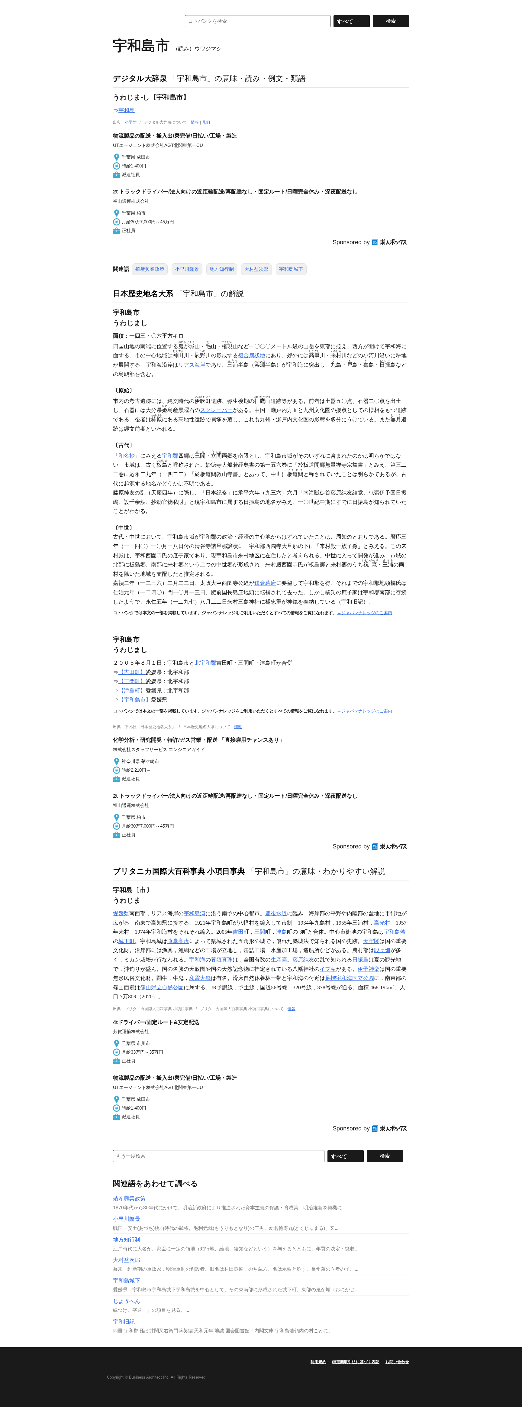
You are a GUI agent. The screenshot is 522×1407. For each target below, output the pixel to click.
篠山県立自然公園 (162, 987)
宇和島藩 (394, 932)
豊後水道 (276, 913)
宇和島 (126, 110)
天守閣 (371, 941)
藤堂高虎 (178, 941)
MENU (119, 6)
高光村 (382, 923)
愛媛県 (121, 913)
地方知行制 (222, 269)
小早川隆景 (187, 269)
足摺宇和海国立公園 (349, 978)
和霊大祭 (200, 978)
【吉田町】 (132, 672)
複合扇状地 (251, 355)
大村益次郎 (256, 269)
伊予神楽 (368, 969)
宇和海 (197, 960)
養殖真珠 (222, 960)
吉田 (238, 932)
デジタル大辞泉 (140, 78)
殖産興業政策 (149, 269)
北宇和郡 (205, 663)
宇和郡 (170, 456)
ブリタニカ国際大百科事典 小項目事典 (179, 871)
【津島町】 (132, 691)
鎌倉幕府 (265, 583)
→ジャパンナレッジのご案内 (364, 612)
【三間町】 (132, 681)
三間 (259, 932)
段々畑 (382, 950)
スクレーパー (216, 410)
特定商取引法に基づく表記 (355, 1362)
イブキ (328, 969)
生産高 (279, 960)
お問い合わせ (397, 1362)
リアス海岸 (191, 365)
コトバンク (143, 21)
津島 (281, 932)
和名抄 (126, 456)
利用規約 (318, 1362)
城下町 (126, 941)
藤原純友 (303, 960)
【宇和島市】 (134, 700)
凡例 (206, 122)
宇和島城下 (291, 269)
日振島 (360, 960)
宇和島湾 (194, 913)
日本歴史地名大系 (143, 293)
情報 (195, 122)
